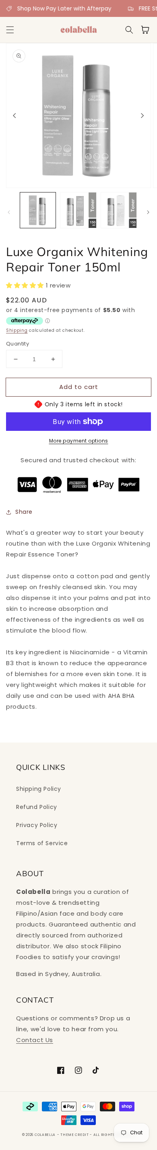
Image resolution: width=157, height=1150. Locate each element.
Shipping (17, 330)
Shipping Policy (38, 789)
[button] (10, 30)
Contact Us (34, 1040)
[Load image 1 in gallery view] (38, 210)
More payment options (78, 440)
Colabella (45, 1134)
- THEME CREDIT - (75, 1134)
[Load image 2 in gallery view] (78, 210)
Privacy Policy (36, 825)
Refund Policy (36, 807)
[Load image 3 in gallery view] (119, 210)
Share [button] (24, 512)
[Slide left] (14, 115)
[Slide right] (142, 115)
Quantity (17, 343)
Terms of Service (42, 843)
